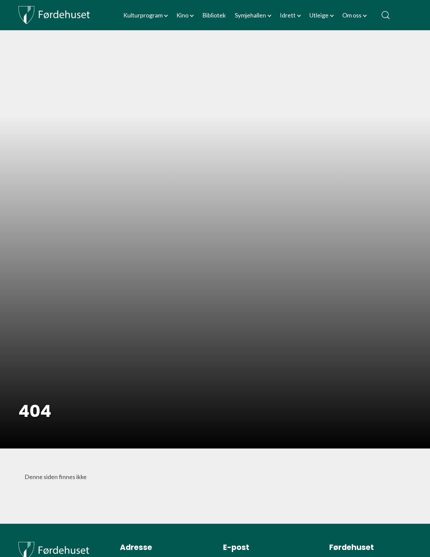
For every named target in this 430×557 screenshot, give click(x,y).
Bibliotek (214, 15)
